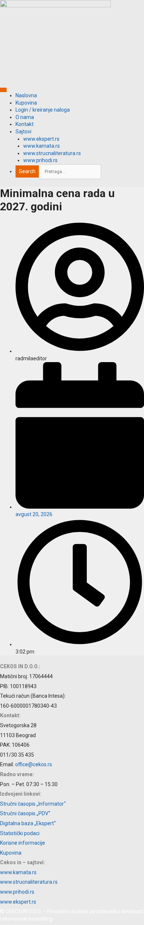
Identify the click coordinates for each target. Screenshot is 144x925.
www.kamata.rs (41, 146)
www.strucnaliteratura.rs (52, 153)
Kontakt (25, 124)
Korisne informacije (22, 843)
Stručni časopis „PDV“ (25, 813)
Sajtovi (23, 131)
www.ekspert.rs (41, 139)
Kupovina (26, 103)
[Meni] (3, 90)
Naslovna (26, 95)
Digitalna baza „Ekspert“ (28, 823)
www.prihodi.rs (40, 160)
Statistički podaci (20, 833)
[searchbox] (70, 171)
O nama (25, 117)
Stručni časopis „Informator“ (33, 804)
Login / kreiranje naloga (43, 110)
